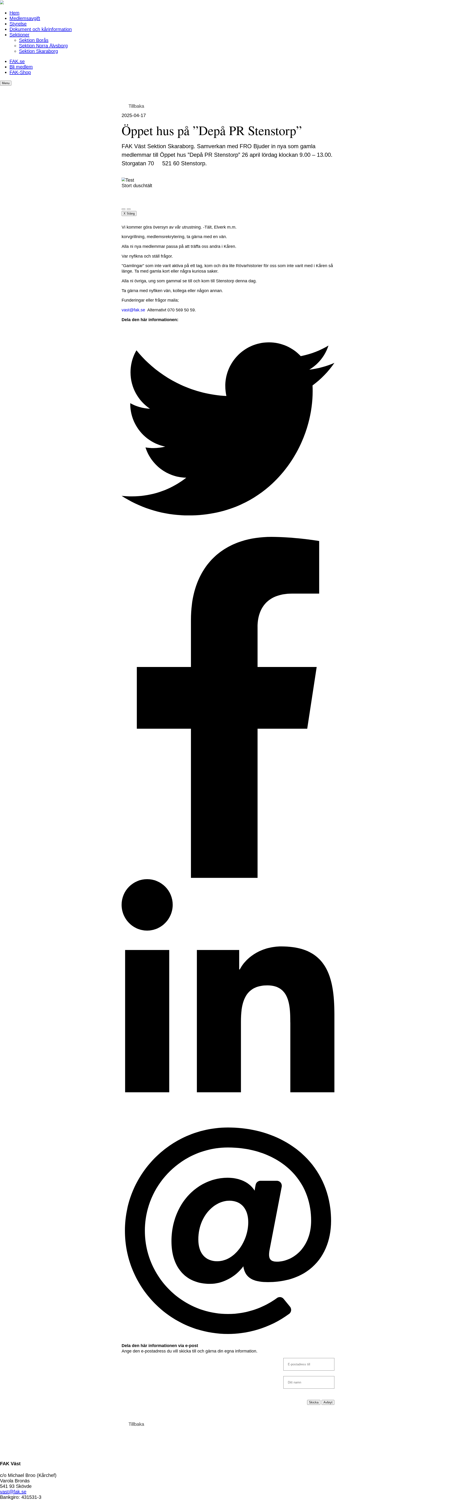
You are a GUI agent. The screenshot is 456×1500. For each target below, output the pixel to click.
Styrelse (18, 23)
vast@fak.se (133, 310)
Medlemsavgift (25, 18)
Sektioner (19, 34)
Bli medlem (21, 66)
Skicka (313, 1402)
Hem (14, 12)
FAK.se (17, 61)
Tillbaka (136, 106)
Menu (6, 83)
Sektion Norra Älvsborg (43, 45)
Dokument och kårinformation (41, 29)
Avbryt (327, 1402)
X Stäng (129, 213)
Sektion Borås (33, 40)
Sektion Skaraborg (38, 51)
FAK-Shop (20, 72)
